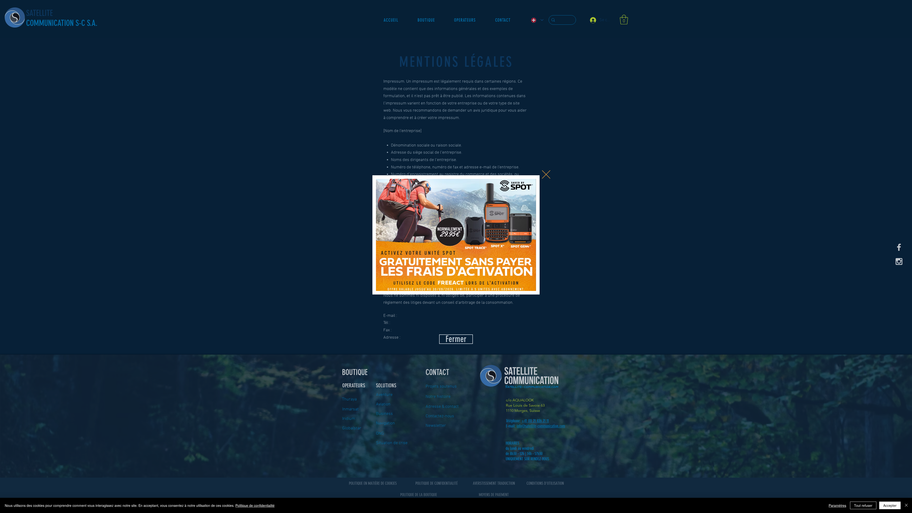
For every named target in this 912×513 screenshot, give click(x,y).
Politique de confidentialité (255, 505)
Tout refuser (863, 505)
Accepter (890, 505)
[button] (546, 174)
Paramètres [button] (837, 505)
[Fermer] (906, 505)
